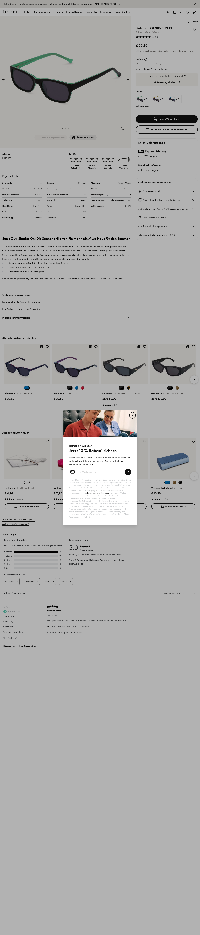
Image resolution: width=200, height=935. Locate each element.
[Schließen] (132, 415)
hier (122, 496)
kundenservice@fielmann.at (98, 493)
